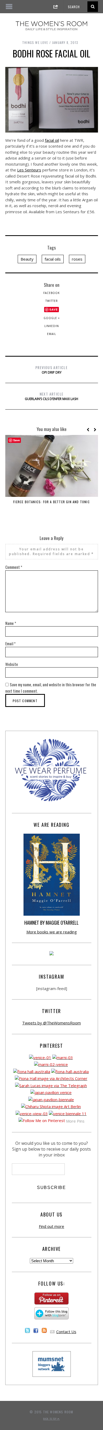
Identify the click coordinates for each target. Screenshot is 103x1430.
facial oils (53, 259)
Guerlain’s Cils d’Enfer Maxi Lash (51, 396)
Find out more (51, 1226)
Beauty (27, 259)
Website (11, 664)
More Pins (75, 1121)
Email (51, 334)
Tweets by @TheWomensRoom (51, 1022)
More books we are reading (51, 931)
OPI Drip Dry (51, 370)
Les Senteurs (29, 169)
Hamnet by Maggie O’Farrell (51, 922)
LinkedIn (51, 326)
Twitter (51, 301)
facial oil (52, 140)
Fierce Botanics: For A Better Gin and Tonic (51, 502)
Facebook (51, 293)
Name (10, 623)
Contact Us (66, 1331)
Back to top (50, 1418)
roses (77, 259)
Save (53, 309)
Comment (13, 567)
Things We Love (35, 42)
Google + (52, 318)
